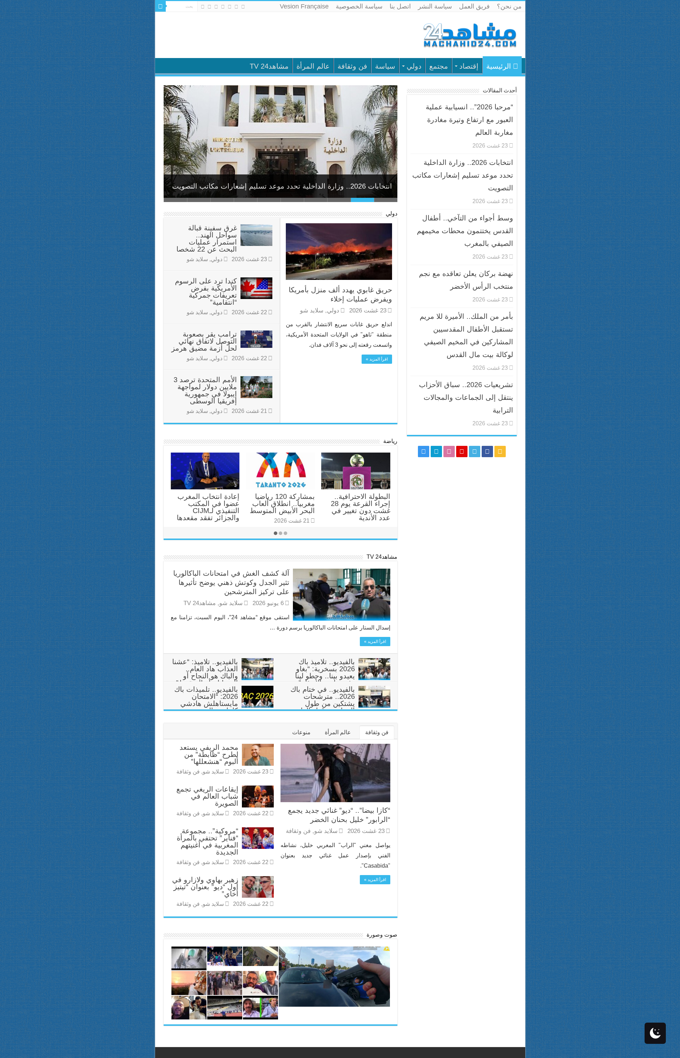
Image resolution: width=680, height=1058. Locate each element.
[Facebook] (236, 6)
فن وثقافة (352, 66)
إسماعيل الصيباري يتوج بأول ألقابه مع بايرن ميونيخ (280, 503)
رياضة (390, 441)
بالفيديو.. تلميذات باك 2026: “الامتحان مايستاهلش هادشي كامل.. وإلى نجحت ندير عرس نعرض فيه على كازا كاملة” (223, 707)
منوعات (301, 732)
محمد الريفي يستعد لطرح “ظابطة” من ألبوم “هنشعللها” (209, 754)
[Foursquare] (209, 6)
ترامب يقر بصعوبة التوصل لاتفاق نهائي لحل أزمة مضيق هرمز (204, 341)
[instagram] (202, 6)
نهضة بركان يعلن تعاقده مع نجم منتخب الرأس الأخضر (358, 503)
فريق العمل (474, 6)
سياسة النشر (435, 6)
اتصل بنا (400, 6)
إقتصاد (468, 66)
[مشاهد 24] (469, 34)
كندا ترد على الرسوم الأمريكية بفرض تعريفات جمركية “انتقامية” (206, 291)
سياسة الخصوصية (359, 6)
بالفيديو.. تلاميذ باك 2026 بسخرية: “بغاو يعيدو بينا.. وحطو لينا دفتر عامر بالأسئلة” (325, 672)
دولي (414, 66)
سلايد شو (311, 310)
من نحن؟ (509, 6)
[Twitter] (229, 6)
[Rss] (243, 6)
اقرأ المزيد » (377, 359)
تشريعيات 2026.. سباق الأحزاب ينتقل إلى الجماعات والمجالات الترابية (466, 397)
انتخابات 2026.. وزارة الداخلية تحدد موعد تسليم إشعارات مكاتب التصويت (282, 186)
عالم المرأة (313, 66)
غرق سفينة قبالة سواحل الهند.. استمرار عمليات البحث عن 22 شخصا (206, 238)
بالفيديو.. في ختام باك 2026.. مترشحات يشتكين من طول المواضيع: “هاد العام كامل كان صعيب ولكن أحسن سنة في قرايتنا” (340, 707)
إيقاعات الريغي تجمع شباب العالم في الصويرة (207, 796)
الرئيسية (498, 66)
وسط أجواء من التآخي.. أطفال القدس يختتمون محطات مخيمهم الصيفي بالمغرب (465, 230)
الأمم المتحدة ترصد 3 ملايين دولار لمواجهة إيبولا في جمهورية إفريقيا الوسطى (205, 390)
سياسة (385, 66)
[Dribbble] (216, 6)
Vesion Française (304, 6)
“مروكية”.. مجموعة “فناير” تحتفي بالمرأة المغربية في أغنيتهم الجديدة (207, 841)
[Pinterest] (223, 6)
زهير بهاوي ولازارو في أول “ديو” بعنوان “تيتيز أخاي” (205, 887)
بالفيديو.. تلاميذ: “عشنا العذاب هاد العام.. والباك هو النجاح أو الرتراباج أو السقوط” (205, 672)
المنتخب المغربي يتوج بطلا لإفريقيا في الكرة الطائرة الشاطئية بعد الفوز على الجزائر (206, 507)
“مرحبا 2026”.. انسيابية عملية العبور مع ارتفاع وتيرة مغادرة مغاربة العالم (469, 119)
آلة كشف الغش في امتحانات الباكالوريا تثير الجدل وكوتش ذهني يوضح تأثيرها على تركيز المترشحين (231, 582)
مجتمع (438, 66)
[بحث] (160, 6)
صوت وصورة (382, 935)
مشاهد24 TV (269, 66)
